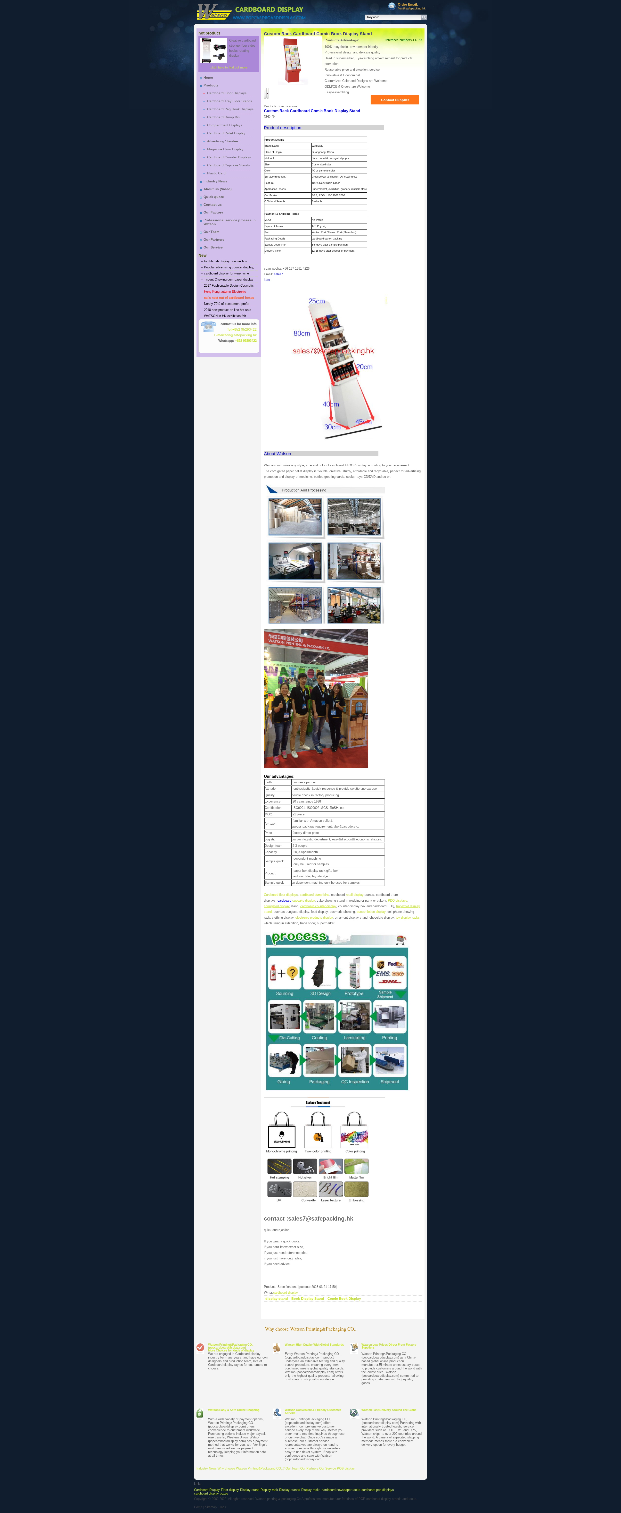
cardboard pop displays (377, 1490)
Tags (222, 1507)
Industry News (215, 181)
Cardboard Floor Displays (226, 93)
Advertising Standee (222, 141)
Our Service (213, 247)
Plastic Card (216, 173)
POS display (346, 1468)
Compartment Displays (224, 125)
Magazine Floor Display (225, 149)
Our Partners (214, 239)
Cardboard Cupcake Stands (228, 165)
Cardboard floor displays (281, 895)
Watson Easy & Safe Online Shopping (233, 1410)
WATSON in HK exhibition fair (225, 316)
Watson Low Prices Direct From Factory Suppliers (389, 1346)
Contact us (213, 204)
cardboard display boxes (211, 1493)
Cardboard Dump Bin (223, 117)
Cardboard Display (207, 1490)
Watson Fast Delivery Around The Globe (389, 1410)
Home (208, 77)
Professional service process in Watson (230, 222)
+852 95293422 (246, 340)
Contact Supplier (395, 100)
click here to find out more (229, 67)
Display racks (310, 1490)
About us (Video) (218, 189)
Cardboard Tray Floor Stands (229, 101)
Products (211, 85)
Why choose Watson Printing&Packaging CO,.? (251, 1468)
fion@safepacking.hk (411, 8)
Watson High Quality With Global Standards (314, 1344)
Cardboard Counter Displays (229, 157)
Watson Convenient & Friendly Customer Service (313, 1411)
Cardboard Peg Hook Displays (230, 109)
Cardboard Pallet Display (226, 133)
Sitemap (211, 1507)
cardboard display (285, 1292)
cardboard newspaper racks (341, 1490)
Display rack (269, 1490)
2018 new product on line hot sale (227, 310)
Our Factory (213, 212)
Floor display (230, 1490)
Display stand (249, 1490)
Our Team (211, 232)
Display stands (289, 1490)
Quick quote (214, 197)
